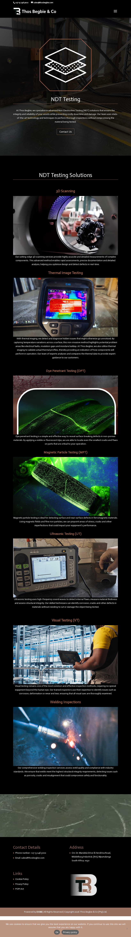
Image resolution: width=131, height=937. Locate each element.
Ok (57, 932)
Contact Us (65, 131)
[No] (127, 928)
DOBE (39, 911)
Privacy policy (70, 932)
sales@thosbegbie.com (32, 857)
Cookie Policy (22, 879)
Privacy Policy (21, 884)
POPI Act (19, 888)
